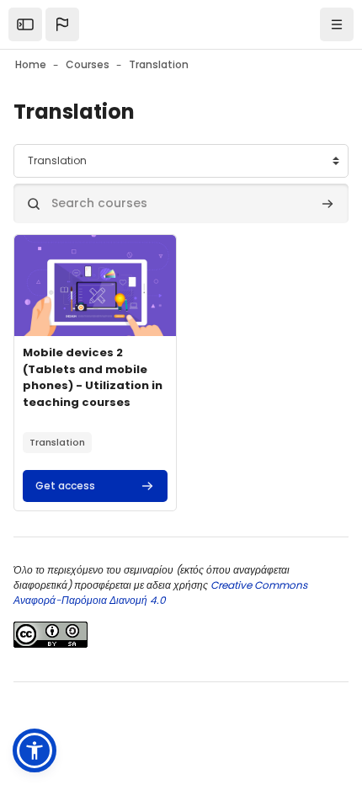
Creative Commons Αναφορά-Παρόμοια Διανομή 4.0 (160, 592)
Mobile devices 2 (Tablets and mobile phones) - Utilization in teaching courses (92, 377)
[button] (62, 24)
